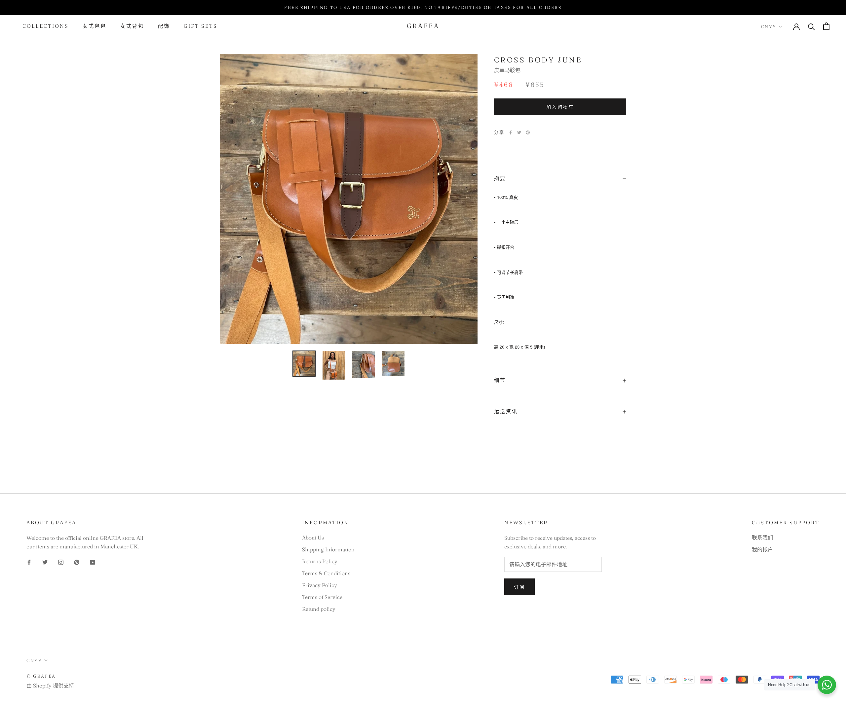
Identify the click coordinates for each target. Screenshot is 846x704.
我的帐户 (762, 549)
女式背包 (132, 26)
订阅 (519, 587)
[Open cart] (826, 26)
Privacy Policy (319, 585)
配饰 (164, 26)
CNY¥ (769, 26)
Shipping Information (328, 549)
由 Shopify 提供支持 (50, 685)
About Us (313, 537)
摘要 (500, 178)
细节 (500, 380)
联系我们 (762, 537)
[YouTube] (92, 561)
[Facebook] (511, 132)
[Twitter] (519, 132)
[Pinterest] (528, 132)
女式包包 (94, 26)
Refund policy (318, 609)
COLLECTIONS (45, 26)
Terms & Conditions (326, 573)
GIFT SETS (200, 26)
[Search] (811, 26)
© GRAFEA (41, 676)
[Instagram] (60, 561)
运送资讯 (506, 411)
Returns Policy (319, 561)
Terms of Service (322, 597)
